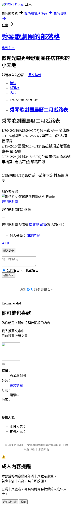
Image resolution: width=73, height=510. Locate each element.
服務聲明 (44, 449)
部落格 (14, 88)
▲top (5, 242)
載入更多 (8, 250)
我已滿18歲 (10, 502)
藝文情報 (34, 75)
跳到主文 (8, 48)
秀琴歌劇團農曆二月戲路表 (39, 109)
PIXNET (18, 445)
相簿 (13, 83)
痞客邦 (34, 224)
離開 (23, 502)
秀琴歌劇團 (10, 201)
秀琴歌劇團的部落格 (31, 37)
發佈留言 (8, 275)
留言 (43, 224)
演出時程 (33, 235)
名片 (13, 93)
